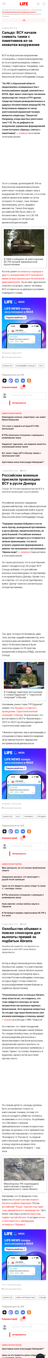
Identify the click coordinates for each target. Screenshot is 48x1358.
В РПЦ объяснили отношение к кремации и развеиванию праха (23, 436)
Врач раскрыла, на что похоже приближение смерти (23, 869)
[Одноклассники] (29, 380)
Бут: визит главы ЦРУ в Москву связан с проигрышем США (21, 454)
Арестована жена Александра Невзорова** (23, 462)
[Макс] (10, 380)
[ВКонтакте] (22, 380)
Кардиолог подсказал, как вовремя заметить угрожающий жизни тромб (24, 445)
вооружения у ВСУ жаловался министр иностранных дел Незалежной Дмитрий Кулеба (23, 278)
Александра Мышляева (13, 357)
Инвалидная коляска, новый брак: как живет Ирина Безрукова (24, 418)
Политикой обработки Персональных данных (18, 12)
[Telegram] (16, 380)
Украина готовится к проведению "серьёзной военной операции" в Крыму (19, 711)
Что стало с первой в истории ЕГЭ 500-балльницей (20, 427)
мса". (23, 1224)
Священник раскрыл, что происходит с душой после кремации (21, 878)
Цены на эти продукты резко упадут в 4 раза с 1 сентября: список (24, 887)
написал (23, 133)
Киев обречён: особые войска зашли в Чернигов (20, 905)
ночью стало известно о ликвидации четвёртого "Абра (23, 1221)
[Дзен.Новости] (4, 380)
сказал (8, 1019)
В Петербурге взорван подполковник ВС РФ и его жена (24, 914)
